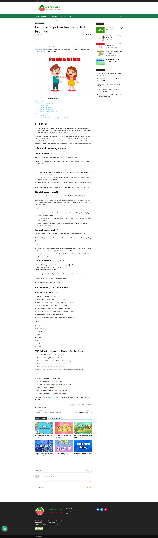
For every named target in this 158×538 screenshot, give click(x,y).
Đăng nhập (89, 470)
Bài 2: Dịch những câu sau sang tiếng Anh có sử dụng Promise (54, 117)
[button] (121, 16)
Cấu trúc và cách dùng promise (44, 103)
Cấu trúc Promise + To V (44, 105)
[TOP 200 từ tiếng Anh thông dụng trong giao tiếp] (64, 428)
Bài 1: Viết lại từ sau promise (45, 115)
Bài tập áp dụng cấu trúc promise (45, 113)
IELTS (69, 16)
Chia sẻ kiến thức (41, 16)
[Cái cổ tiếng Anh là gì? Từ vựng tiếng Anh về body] (100, 38)
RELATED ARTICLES (41, 418)
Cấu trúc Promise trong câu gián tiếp (48, 111)
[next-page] (39, 458)
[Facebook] (46, 41)
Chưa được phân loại (44, 21)
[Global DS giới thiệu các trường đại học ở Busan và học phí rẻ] (44, 446)
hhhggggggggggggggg (102, 95)
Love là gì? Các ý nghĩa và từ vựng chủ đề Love (48, 412)
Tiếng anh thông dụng (117, 21)
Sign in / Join (51, 1)
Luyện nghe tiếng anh (58, 16)
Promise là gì (39, 101)
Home (36, 21)
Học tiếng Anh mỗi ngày (55, 397)
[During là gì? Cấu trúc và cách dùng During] (83, 446)
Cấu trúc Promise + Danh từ (45, 109)
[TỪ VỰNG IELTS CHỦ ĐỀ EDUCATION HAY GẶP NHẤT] (64, 446)
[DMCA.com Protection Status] (39, 529)
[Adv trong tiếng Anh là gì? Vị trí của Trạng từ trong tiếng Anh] (100, 46)
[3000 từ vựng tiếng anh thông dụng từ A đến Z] (44, 428)
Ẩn (58, 98)
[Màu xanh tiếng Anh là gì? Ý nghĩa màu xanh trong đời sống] (100, 62)
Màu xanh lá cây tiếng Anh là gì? (114, 28)
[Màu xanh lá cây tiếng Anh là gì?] (100, 30)
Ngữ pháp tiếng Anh (105, 21)
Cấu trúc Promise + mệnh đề (45, 107)
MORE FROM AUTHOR (54, 418)
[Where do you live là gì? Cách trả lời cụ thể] (83, 428)
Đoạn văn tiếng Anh (105, 20)
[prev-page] (36, 458)
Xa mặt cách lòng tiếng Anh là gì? (83, 412)
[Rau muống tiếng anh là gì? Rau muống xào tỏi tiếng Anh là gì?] (100, 54)
